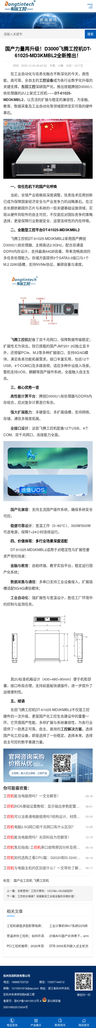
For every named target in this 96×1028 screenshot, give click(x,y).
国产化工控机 (23, 880)
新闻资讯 (60, 1025)
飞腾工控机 (41, 880)
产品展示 (36, 1025)
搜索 (90, 34)
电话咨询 (12, 1025)
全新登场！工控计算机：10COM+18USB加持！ (46, 891)
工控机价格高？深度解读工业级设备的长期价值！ (46, 896)
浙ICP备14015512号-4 (28, 1001)
